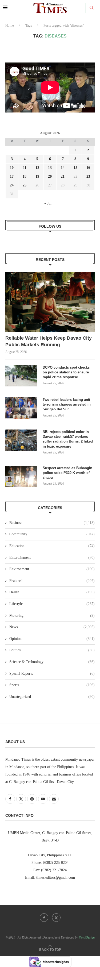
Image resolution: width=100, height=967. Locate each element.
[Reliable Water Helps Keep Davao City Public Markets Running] (50, 302)
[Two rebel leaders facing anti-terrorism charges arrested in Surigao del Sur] (21, 408)
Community (52, 534)
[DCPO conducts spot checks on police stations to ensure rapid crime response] (21, 375)
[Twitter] (56, 917)
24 (12, 185)
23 (88, 176)
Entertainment (52, 558)
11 (24, 168)
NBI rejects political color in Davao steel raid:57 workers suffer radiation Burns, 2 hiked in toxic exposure (68, 439)
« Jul (47, 203)
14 (63, 168)
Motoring (52, 616)
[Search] (91, 8)
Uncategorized (52, 697)
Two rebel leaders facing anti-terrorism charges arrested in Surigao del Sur (67, 404)
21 (63, 176)
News (52, 627)
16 (88, 168)
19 (37, 176)
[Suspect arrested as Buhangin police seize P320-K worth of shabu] (21, 476)
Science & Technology (52, 662)
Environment (52, 569)
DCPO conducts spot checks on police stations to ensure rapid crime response (66, 372)
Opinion (52, 639)
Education (52, 546)
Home (9, 25)
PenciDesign (87, 937)
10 (12, 168)
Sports (52, 685)
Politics (52, 650)
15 (75, 168)
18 (24, 176)
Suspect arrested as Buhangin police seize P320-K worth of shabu (67, 473)
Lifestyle (52, 604)
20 (50, 176)
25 (24, 185)
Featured (52, 581)
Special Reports (52, 674)
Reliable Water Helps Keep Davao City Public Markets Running (48, 341)
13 (50, 168)
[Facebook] (44, 917)
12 (37, 168)
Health (52, 592)
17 (12, 176)
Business (52, 523)
